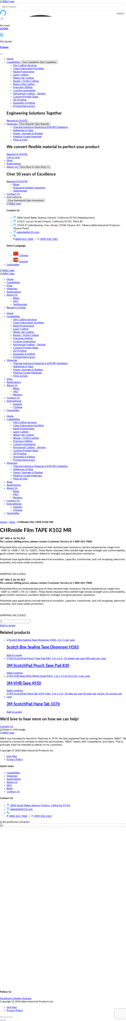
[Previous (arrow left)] (1, 1020)
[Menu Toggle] (1, 53)
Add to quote (7, 625)
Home (3, 522)
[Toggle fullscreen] (4, 1017)
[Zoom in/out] (1, 1017)
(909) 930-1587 (49, 239)
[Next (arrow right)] (4, 1020)
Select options (15, 673)
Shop (12, 522)
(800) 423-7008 (24, 239)
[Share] (8, 1017)
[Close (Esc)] (11, 1017)
